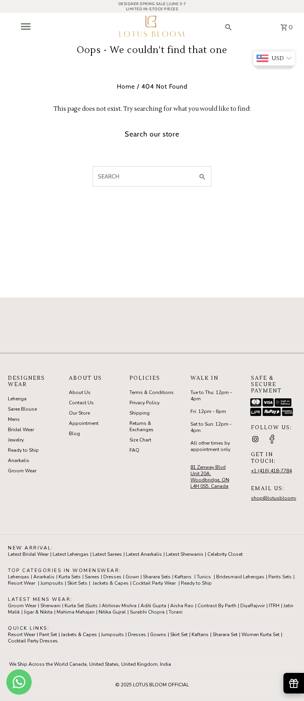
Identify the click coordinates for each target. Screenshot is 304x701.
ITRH (274, 605)
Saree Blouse (22, 409)
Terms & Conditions (151, 392)
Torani (175, 612)
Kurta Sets (70, 577)
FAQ (134, 450)
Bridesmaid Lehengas (240, 577)
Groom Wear (22, 471)
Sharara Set (225, 634)
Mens (14, 419)
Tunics (204, 577)
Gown (132, 577)
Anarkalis (18, 460)
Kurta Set (74, 605)
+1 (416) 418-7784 (271, 471)
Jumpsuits (51, 583)
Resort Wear (21, 583)
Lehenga (17, 399)
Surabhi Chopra (147, 612)
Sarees (92, 577)
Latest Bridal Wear (28, 554)
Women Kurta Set (260, 634)
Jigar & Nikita (38, 612)
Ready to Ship (23, 450)
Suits (92, 605)
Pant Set (48, 634)
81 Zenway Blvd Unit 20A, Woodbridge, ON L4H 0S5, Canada (209, 476)
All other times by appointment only (210, 446)
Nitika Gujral (112, 612)
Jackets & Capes (111, 583)
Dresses (112, 577)
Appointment (84, 423)
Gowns (158, 634)
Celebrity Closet (225, 554)
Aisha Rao (182, 605)
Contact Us (81, 403)
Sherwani (50, 605)
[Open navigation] (46, 26)
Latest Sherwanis (184, 554)
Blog (74, 433)
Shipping (139, 413)
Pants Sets (280, 577)
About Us (80, 392)
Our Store (79, 413)
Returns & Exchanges (141, 426)
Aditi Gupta (153, 605)
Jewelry (16, 440)
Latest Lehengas (71, 554)
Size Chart (140, 440)
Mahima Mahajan (76, 612)
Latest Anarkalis (144, 554)
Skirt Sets (77, 583)
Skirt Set (179, 634)
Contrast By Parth (217, 605)
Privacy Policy (144, 403)
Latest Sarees (107, 554)
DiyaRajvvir (252, 605)
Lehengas (18, 577)
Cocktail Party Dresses (33, 641)
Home (126, 86)
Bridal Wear (21, 429)
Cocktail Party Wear (154, 583)
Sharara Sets (157, 577)
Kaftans (183, 577)
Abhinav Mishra (119, 605)
